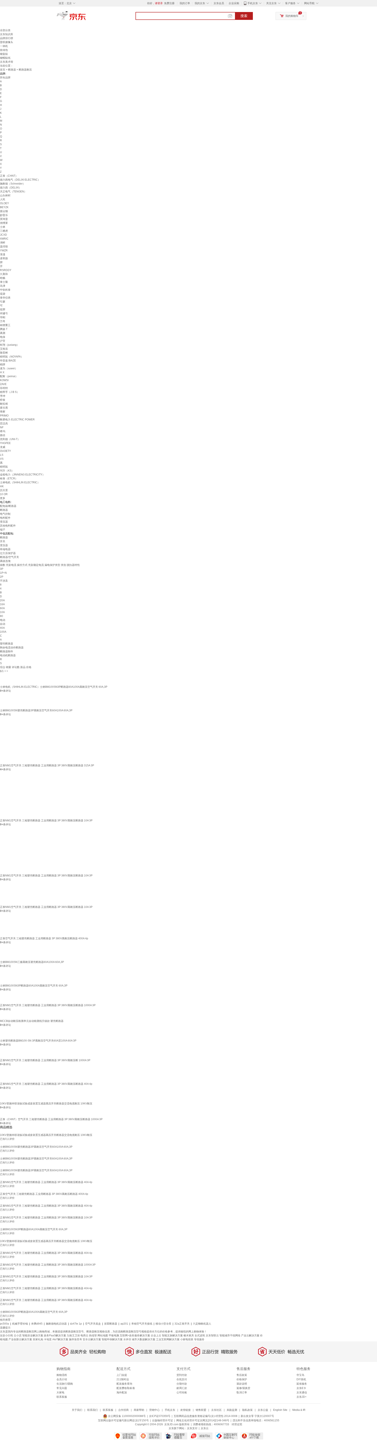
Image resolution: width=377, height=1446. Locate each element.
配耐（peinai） (9, 376)
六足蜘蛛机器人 (202, 1323)
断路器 (12, 69)
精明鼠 (4, 466)
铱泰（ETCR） (9, 478)
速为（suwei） (8, 368)
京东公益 (263, 1409)
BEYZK (4, 207)
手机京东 (252, 3)
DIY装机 (301, 1379)
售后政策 (241, 1375)
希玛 (2, 431)
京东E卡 (301, 1388)
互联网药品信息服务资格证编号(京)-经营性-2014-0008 (205, 1416)
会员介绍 (62, 1379)
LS (1, 454)
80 (1, 616)
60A (2, 608)
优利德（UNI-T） (10, 439)
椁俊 (2, 399)
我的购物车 (291, 15)
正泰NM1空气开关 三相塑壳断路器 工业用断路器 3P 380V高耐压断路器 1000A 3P (48, 1005)
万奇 (2, 321)
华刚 (2, 317)
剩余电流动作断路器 (12, 647)
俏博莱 (4, 223)
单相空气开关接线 (141, 1323)
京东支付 (192, 1428)
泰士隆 (4, 281)
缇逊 (2, 293)
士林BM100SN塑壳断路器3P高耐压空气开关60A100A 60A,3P (36, 710)
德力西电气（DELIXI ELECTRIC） (20, 179)
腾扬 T (3, 329)
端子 (2, 529)
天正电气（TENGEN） (13, 191)
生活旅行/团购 (65, 1383)
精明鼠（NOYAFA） (11, 356)
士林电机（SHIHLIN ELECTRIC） (20, 482)
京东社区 (216, 1409)
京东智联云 (212, 1335)
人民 (2, 199)
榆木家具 (188, 1335)
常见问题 (62, 1388)
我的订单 (185, 3)
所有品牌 (5, 77)
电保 (2, 337)
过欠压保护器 (8, 553)
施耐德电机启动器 (56, 1323)
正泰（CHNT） (9, 175)
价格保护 (241, 1379)
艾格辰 (4, 348)
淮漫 (2, 254)
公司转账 (182, 1392)
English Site (280, 1409)
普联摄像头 (6, 42)
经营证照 (237, 1424)
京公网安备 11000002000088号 (126, 1416)
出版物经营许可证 (162, 1420)
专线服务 (199, 1339)
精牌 (2, 364)
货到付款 (182, 1375)
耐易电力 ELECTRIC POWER (17, 419)
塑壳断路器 (6, 643)
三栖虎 (4, 230)
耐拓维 (4, 403)
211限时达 (123, 1379)
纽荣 (2, 309)
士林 (2, 226)
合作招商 (123, 1409)
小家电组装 (186, 1339)
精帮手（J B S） (9, 392)
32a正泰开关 (182, 1323)
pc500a (4, 1323)
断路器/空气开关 (9, 557)
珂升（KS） (7, 470)
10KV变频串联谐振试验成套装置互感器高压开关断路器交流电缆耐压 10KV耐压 (46, 1103)
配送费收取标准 (126, 1388)
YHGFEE (5, 443)
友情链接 (185, 1409)
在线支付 (182, 1379)
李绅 (2, 395)
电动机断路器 (8, 655)
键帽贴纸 (5, 57)
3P (1, 568)
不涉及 (4, 580)
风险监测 (232, 1409)
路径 (2, 435)
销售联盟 (201, 1409)
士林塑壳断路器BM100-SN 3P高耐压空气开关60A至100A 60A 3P (38, 1040)
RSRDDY (5, 270)
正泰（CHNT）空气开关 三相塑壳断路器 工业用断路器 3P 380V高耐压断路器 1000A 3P (51, 1119)
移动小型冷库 (163, 1323)
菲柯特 (4, 388)
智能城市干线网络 (229, 1335)
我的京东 (200, 3)
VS (1, 458)
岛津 (2, 285)
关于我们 (77, 1409)
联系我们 (92, 1409)
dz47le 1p (76, 1323)
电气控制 (5, 513)
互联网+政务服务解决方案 (135, 1335)
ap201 (124, 1323)
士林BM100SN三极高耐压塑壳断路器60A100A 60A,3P (32, 962)
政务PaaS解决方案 (55, 1335)
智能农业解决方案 (32, 1335)
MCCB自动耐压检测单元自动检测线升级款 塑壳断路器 (31, 1021)
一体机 (4, 46)
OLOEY (4, 203)
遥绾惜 (4, 246)
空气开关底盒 (93, 1323)
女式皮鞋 (200, 1335)
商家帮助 (139, 1409)
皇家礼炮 (38, 1339)
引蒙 (2, 301)
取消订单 (241, 1392)
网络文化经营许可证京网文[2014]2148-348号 (202, 1420)
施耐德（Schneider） (12, 183)
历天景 (4, 490)
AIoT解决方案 (60, 1339)
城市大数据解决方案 (143, 1339)
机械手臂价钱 (20, 1323)
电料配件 (5, 517)
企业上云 (156, 1335)
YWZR (4, 250)
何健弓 (4, 313)
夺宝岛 (300, 1375)
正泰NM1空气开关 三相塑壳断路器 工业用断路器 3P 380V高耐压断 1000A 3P (45, 1060)
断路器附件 (6, 651)
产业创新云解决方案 (20, 1339)
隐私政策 (247, 1409)
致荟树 (4, 352)
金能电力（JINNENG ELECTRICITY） (22, 474)
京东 (86, 17)
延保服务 (301, 1383)
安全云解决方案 (92, 1339)
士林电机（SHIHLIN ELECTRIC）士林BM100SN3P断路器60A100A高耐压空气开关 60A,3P (53, 686)
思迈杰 (4, 423)
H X (2, 372)
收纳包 (4, 50)
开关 (2, 541)
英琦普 (4, 219)
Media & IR (298, 1409)
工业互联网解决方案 (168, 1339)
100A (3, 631)
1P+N (3, 572)
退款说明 (241, 1383)
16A (2, 604)
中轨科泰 (5, 289)
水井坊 (127, 1339)
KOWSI (4, 380)
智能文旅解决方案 (172, 1335)
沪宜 (2, 340)
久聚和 (4, 274)
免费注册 (169, 3)
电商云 (84, 1335)
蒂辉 (2, 411)
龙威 (2, 447)
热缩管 (93, 1335)
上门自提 (122, 1375)
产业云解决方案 (250, 1335)
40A (2, 627)
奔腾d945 (37, 1323)
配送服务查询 (124, 1383)
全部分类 (5, 30)
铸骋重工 (5, 325)
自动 (2, 623)
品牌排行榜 (6, 38)
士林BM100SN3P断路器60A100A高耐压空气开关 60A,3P (33, 985)
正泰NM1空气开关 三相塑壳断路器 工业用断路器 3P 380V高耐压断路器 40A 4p (46, 1083)
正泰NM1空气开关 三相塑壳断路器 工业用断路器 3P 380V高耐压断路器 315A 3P (47, 765)
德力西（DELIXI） (10, 187)
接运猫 (4, 211)
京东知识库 (6, 34)
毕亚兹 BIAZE (8, 360)
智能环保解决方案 (112, 1339)
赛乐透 (4, 407)
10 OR (4, 494)
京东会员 (219, 3)
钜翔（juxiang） (9, 344)
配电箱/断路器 (8, 506)
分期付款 (182, 1383)
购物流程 (62, 1375)
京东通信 (301, 1392)
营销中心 (154, 1409)
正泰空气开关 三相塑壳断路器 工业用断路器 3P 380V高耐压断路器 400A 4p (44, 938)
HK (2, 486)
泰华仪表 (5, 297)
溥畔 (2, 242)
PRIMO (4, 415)
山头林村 (5, 195)
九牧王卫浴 (73, 1335)
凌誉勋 (4, 258)
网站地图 (103, 1335)
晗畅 (2, 278)
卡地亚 (48, 1339)
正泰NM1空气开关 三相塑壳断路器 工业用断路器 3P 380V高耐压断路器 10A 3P (46, 820)
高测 (2, 333)
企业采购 (234, 3)
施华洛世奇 (75, 1339)
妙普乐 (4, 215)
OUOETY (5, 451)
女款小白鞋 (6, 1335)
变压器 (4, 521)
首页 (2, 69)
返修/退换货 (243, 1388)
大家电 (60, 1392)
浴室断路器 (110, 1323)
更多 (2, 498)
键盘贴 (4, 53)
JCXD (3, 234)
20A (2, 600)
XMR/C (4, 238)
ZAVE (3, 384)
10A (2, 612)
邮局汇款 (182, 1388)
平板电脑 (114, 1335)
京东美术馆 (6, 61)
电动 (2, 620)
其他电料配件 (8, 525)
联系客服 (62, 1396)
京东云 (205, 1428)
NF (1, 427)
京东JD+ (301, 1396)
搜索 (243, 16)
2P (1, 576)
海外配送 (122, 1392)
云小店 (18, 1335)
